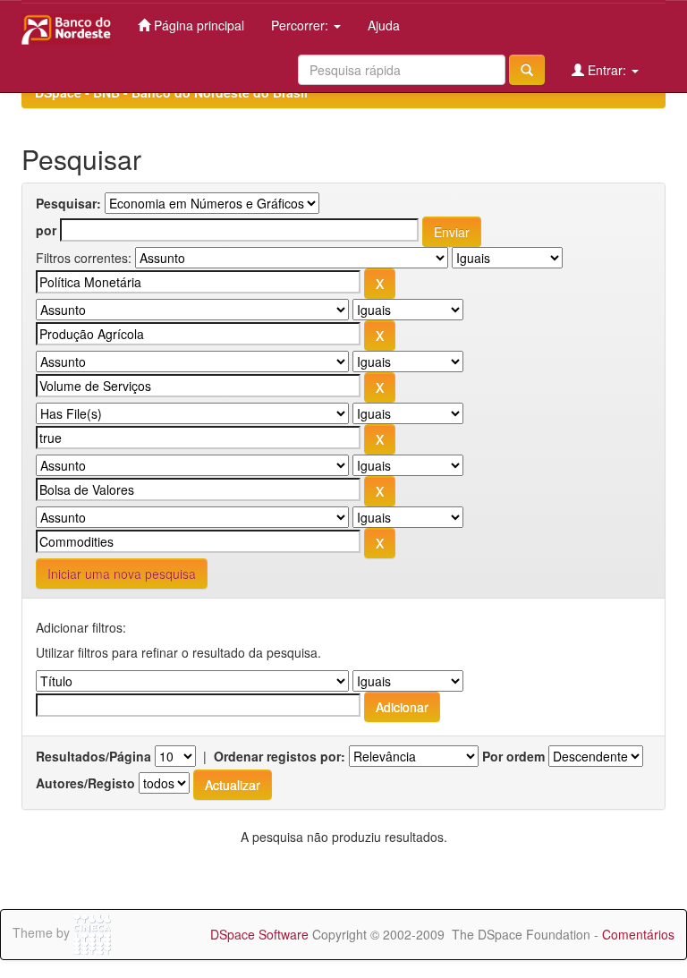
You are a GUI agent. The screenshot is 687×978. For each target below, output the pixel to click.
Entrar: (607, 70)
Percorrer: (301, 25)
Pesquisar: (68, 203)
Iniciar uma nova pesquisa (121, 574)
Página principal (197, 25)
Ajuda (384, 25)
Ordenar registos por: (279, 756)
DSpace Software (259, 934)
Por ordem (513, 756)
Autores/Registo (85, 783)
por (46, 230)
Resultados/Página (93, 756)
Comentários (638, 934)
